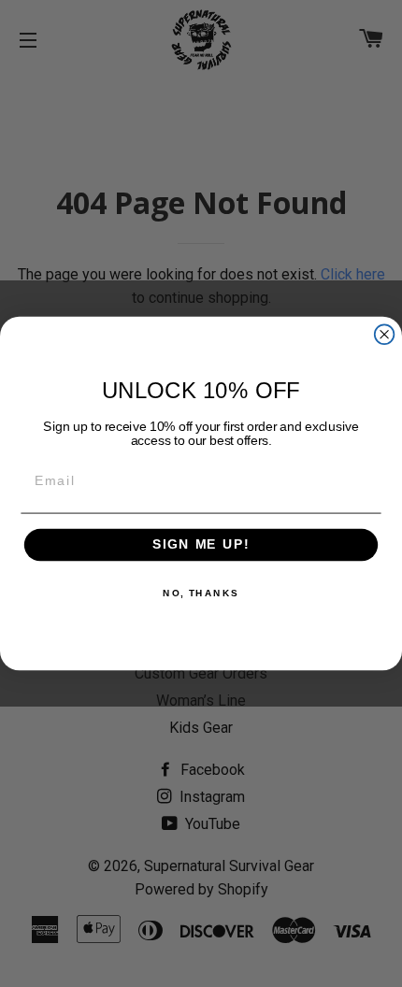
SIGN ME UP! (201, 545)
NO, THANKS (201, 593)
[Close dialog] (385, 334)
